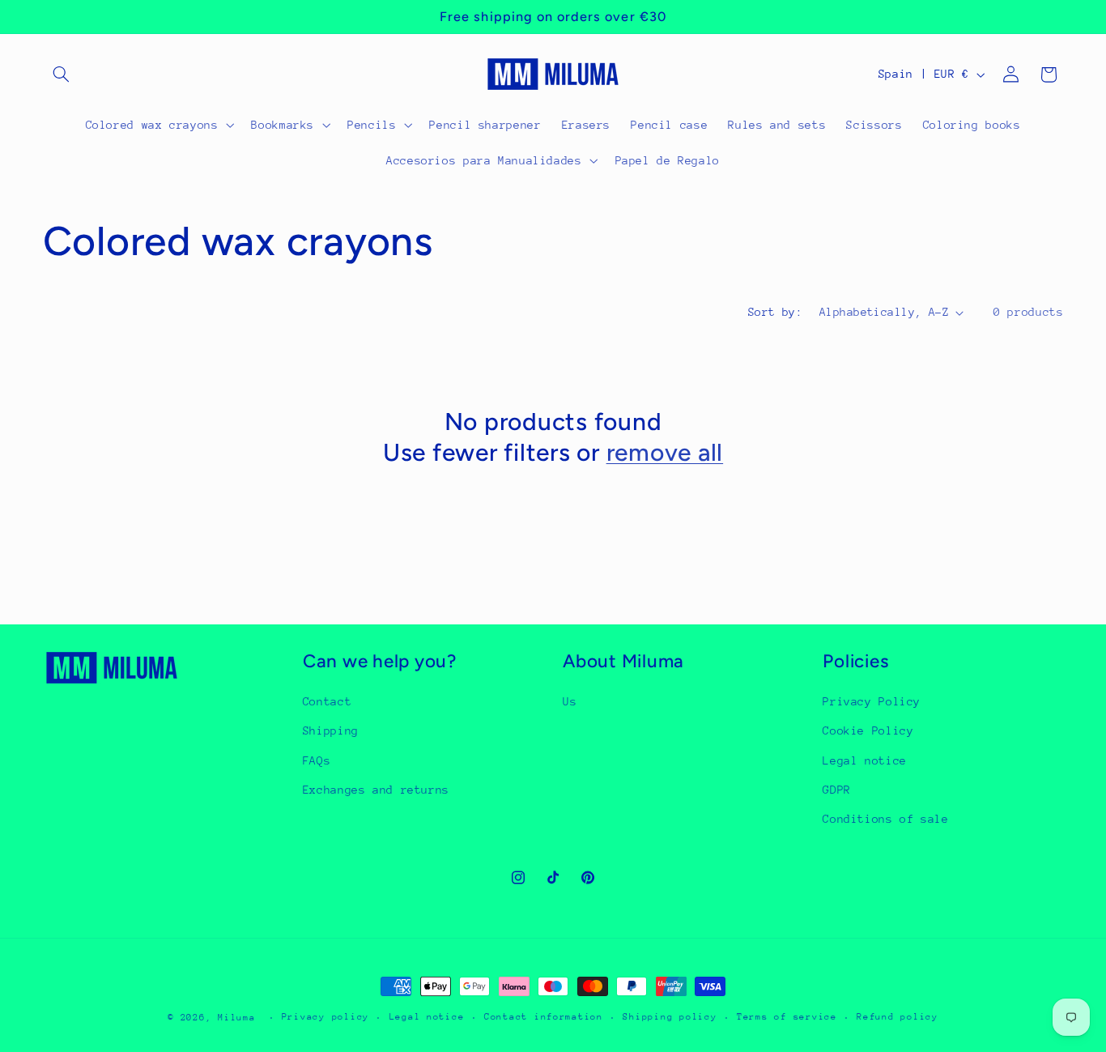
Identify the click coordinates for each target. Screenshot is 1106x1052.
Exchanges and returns (376, 789)
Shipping (331, 731)
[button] (61, 74)
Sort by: (775, 311)
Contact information (543, 1017)
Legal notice (865, 760)
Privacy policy (325, 1017)
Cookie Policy (868, 731)
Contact (327, 701)
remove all (665, 452)
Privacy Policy (872, 701)
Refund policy (897, 1017)
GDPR (837, 789)
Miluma (236, 1017)
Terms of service (787, 1017)
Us (569, 701)
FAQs (317, 760)
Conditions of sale (885, 819)
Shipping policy (670, 1017)
